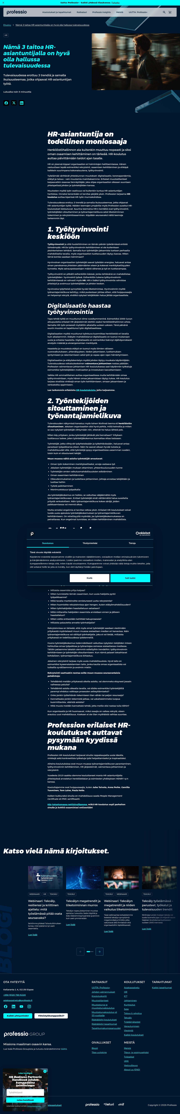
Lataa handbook (25, 1100)
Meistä (119, 12)
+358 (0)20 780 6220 (14, 995)
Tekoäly (128, 1018)
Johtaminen (130, 1000)
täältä (64, 1049)
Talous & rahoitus (133, 1013)
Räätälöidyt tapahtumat (104, 1024)
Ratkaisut (82, 12)
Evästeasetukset (53, 1105)
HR (125, 992)
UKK (126, 1061)
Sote (126, 1009)
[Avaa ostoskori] (170, 12)
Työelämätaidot (132, 1022)
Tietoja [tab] (132, 543)
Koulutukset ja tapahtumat (56, 12)
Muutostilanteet (100, 1000)
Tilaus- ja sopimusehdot (136, 1052)
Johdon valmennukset (103, 992)
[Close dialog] (45, 1071)
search (164, 12)
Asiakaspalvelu (132, 987)
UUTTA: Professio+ (138, 12)
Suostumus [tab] (48, 543)
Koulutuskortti (99, 996)
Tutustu (115, 2)
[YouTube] (21, 1006)
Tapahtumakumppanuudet (106, 1028)
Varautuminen (131, 1026)
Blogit (95, 1048)
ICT (125, 996)
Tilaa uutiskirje (99, 1052)
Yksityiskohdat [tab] (90, 543)
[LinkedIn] (13, 1006)
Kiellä (89, 578)
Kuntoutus (129, 1005)
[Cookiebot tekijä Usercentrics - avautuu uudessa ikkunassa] (138, 534)
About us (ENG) (132, 1069)
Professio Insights (101, 12)
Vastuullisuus (131, 1065)
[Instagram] (29, 1006)
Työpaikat (129, 1057)
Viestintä (128, 1030)
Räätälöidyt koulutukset (104, 1019)
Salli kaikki (130, 578)
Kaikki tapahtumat (162, 987)
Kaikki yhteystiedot (18, 1016)
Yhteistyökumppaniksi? (51, 1016)
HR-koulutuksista (85, 390)
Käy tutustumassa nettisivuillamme (67, 804)
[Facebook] (5, 1006)
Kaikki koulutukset (134, 1035)
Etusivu (7, 25)
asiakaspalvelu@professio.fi (17, 1000)
